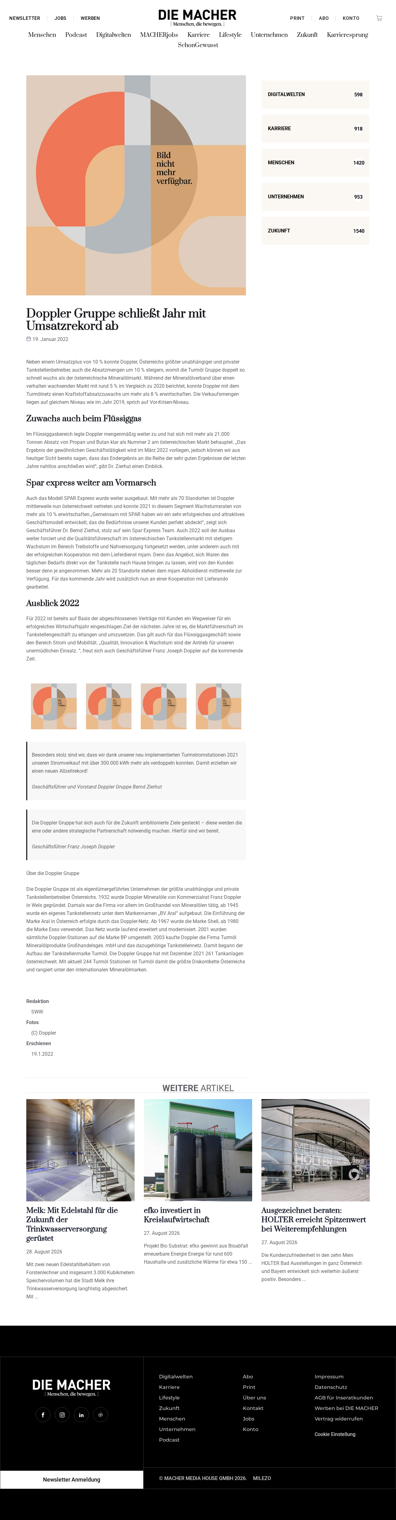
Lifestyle (230, 35)
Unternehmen (269, 35)
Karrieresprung (347, 35)
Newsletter (24, 18)
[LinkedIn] (81, 1414)
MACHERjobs (159, 35)
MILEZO (262, 1478)
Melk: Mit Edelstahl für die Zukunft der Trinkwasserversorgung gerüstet (72, 1224)
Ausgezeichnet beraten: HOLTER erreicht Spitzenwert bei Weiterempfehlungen (313, 1220)
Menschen (42, 35)
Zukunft (307, 35)
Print (297, 18)
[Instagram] (62, 1414)
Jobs (60, 18)
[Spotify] (100, 1414)
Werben (90, 18)
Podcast (76, 35)
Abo (324, 18)
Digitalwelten (113, 35)
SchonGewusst (198, 45)
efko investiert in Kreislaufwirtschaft (176, 1215)
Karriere (198, 35)
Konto (351, 18)
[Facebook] (43, 1414)
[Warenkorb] (379, 18)
